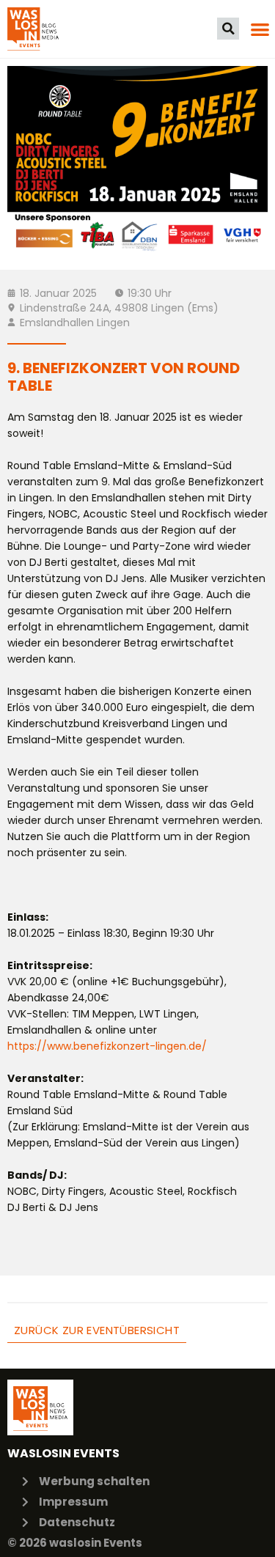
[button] (228, 29)
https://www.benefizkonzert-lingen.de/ (107, 1046)
